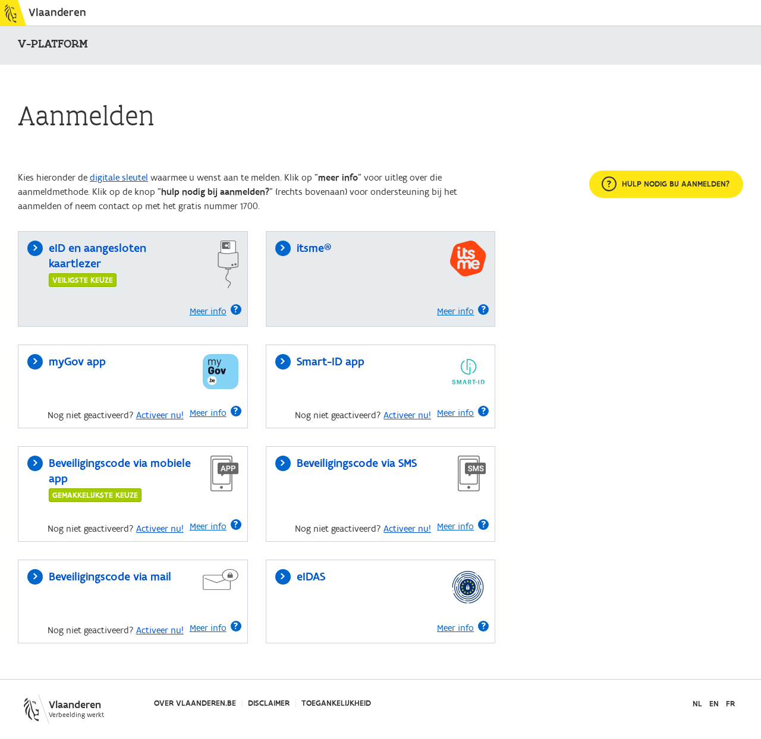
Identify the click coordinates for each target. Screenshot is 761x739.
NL (697, 704)
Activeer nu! (160, 415)
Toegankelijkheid (336, 703)
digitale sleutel (119, 178)
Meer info (208, 311)
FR (730, 704)
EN (714, 704)
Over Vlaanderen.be (195, 703)
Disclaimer (269, 703)
